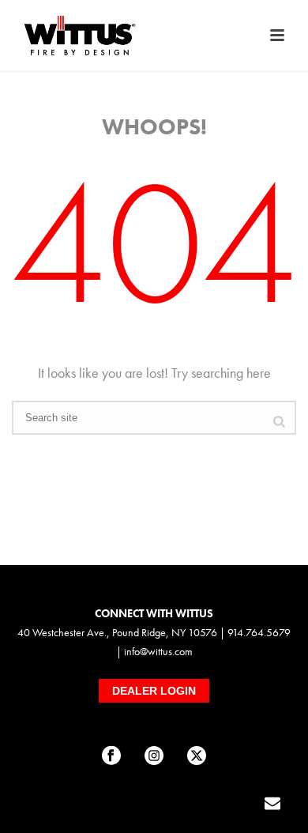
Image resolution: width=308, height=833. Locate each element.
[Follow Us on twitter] (196, 756)
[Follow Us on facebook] (111, 756)
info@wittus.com (158, 651)
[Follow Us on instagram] (154, 756)
